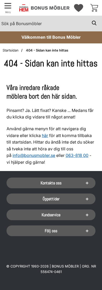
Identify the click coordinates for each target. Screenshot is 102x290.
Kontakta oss (51, 183)
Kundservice (51, 215)
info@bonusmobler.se (34, 155)
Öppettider (51, 199)
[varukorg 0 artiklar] (94, 8)
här (45, 135)
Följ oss (51, 231)
